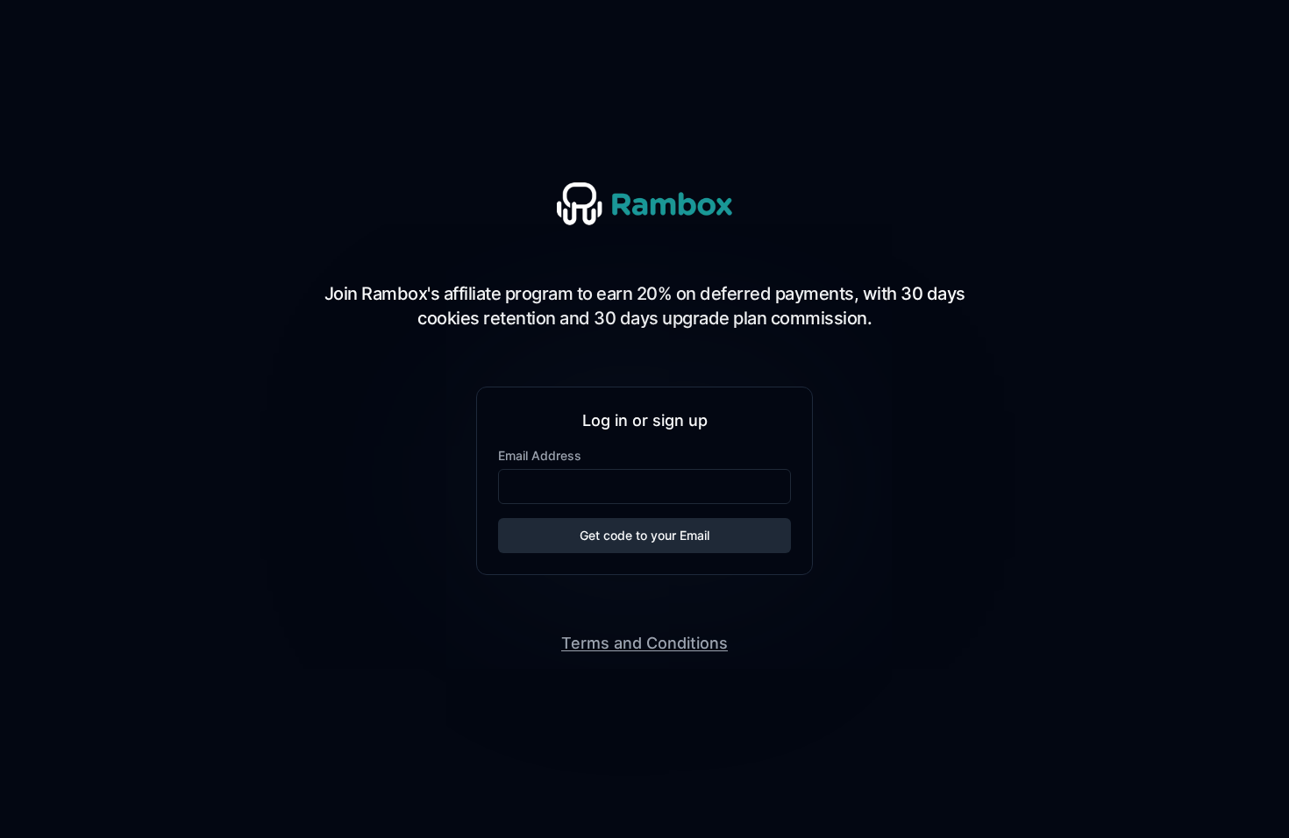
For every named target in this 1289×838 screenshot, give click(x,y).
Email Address (539, 455)
